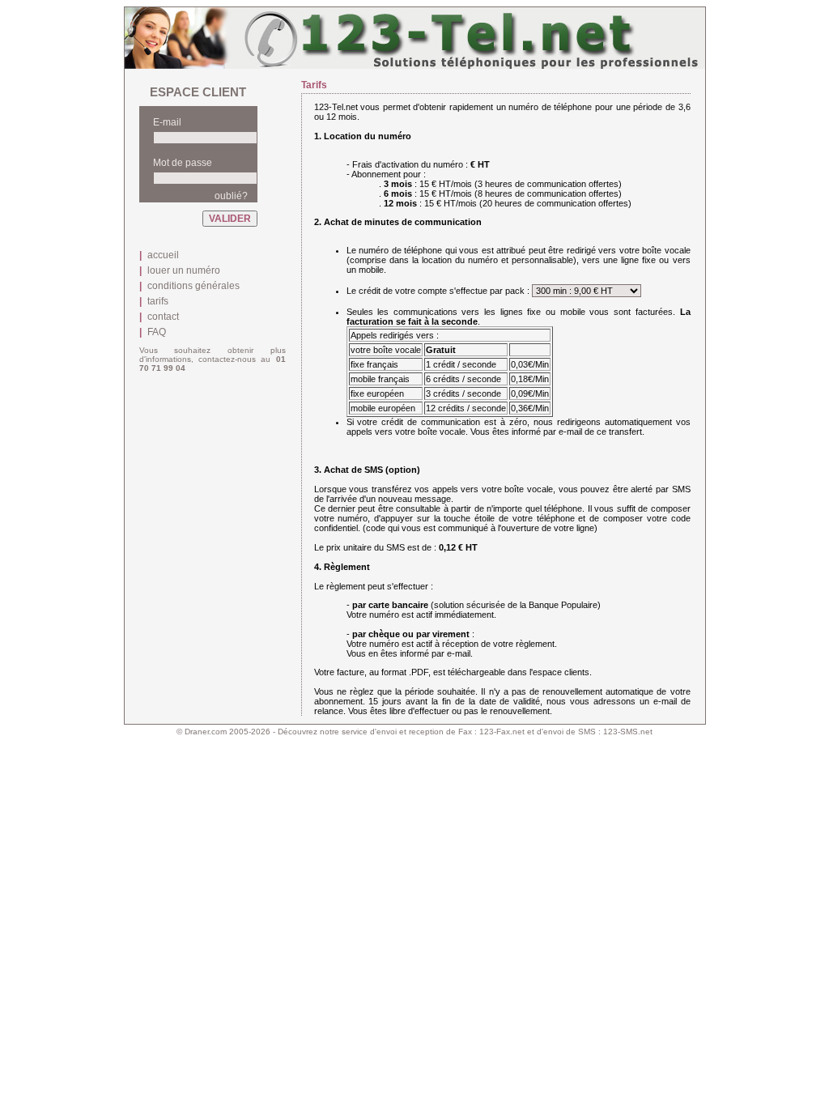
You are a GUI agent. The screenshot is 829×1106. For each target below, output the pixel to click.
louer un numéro (183, 270)
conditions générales (193, 285)
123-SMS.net (628, 731)
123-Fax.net (502, 731)
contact (163, 316)
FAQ (156, 332)
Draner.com (206, 731)
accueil (163, 255)
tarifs (157, 301)
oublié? (231, 196)
